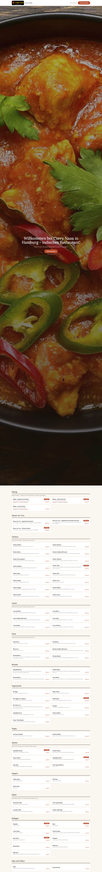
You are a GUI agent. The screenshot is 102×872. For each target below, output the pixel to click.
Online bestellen (84, 3)
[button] (31, 501)
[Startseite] (18, 3)
